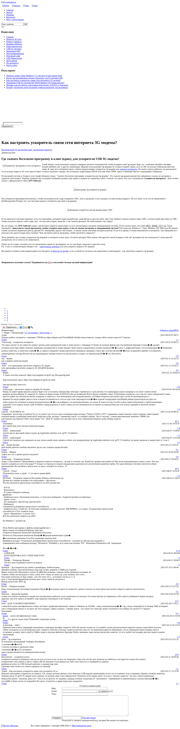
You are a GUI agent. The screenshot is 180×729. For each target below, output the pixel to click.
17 (177, 551)
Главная (9, 10)
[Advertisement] (80, 284)
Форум (9, 12)
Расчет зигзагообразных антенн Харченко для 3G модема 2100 (34, 78)
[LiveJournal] (32, 327)
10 (176, 468)
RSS (177, 330)
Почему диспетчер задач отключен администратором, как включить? (37, 87)
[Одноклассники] (26, 327)
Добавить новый (167, 330)
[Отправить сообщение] (15, 5)
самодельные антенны (50, 246)
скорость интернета (128, 169)
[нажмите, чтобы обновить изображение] (88, 718)
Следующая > (33, 333)
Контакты (10, 17)
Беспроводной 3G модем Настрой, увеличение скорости (26, 150)
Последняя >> (46, 333)
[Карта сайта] (25, 5)
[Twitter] (23, 327)
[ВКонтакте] (21, 327)
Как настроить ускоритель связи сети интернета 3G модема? (33, 80)
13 (176, 601)
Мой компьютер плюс (81, 726)
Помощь (10, 15)
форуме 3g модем (60, 251)
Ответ (4, 340)
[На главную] (8, 2)
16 (176, 421)
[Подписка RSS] (33, 5)
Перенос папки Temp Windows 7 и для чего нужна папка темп (34, 76)
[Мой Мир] (29, 327)
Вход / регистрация (15, 19)
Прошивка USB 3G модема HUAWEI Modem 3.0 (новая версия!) (35, 83)
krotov (5, 616)
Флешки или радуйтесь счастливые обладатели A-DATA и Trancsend (37, 85)
